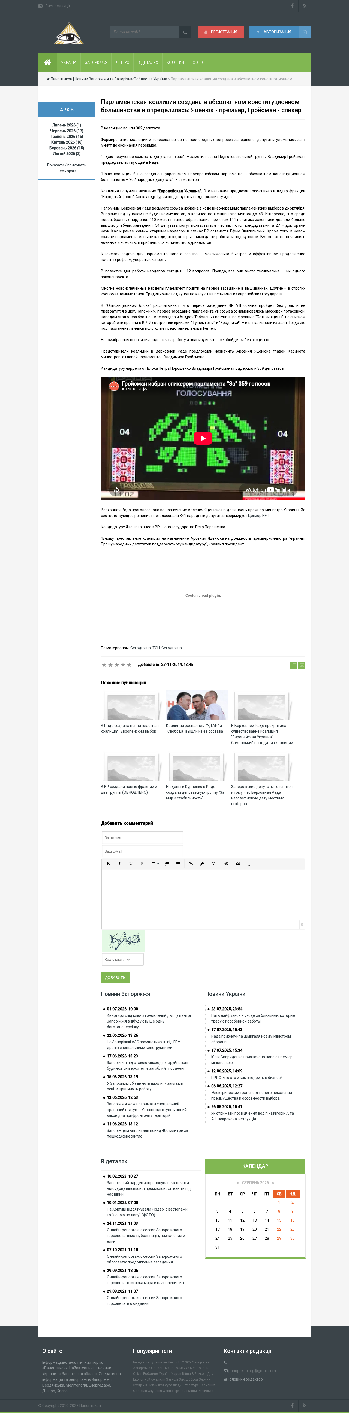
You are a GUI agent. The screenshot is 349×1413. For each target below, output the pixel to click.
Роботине (150, 1374)
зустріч (139, 1385)
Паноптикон (90, 1405)
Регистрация (223, 32)
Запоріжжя (200, 1362)
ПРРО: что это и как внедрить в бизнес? (246, 1077)
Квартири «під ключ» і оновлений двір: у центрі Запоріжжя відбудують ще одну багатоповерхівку (149, 1021)
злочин (204, 1379)
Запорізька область (148, 1368)
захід (183, 1379)
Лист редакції (57, 6)
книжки (151, 1385)
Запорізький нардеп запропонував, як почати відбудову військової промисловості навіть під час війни (149, 1188)
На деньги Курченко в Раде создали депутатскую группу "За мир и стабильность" (195, 792)
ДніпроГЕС (176, 1362)
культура (165, 1385)
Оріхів (137, 1374)
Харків (176, 1374)
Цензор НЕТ (258, 515)
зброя (193, 1379)
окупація (155, 1391)
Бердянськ (141, 1362)
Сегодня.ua (140, 648)
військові (199, 1374)
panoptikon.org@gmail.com (252, 1371)
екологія (139, 1379)
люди (177, 1385)
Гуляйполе (159, 1362)
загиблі (172, 1379)
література (190, 1385)
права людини (185, 1391)
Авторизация (277, 32)
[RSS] (305, 6)
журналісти (156, 1379)
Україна (164, 1374)
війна (186, 1374)
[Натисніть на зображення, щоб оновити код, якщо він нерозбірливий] (123, 940)
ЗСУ (188, 1362)
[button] (108, 864)
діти (210, 1374)
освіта (168, 1391)
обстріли (140, 1391)
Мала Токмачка (177, 1368)
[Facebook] (292, 6)
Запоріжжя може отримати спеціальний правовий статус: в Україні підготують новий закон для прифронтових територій (147, 1110)
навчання (207, 1385)
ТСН (156, 648)
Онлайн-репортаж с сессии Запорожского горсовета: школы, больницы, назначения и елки (146, 1236)
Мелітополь (199, 1368)
